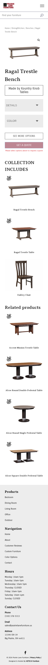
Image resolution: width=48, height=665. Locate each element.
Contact (8, 563)
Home (7, 28)
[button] (38, 40)
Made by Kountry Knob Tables (24, 90)
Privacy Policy (35, 658)
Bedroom (9, 497)
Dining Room (11, 503)
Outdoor (8, 520)
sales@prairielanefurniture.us (18, 625)
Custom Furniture (13, 551)
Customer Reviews (13, 545)
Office (7, 514)
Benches (29, 28)
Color (11, 120)
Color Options (11, 557)
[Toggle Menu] (42, 5)
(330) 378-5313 (12, 616)
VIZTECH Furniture (32, 661)
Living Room (10, 509)
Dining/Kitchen (18, 28)
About (7, 540)
